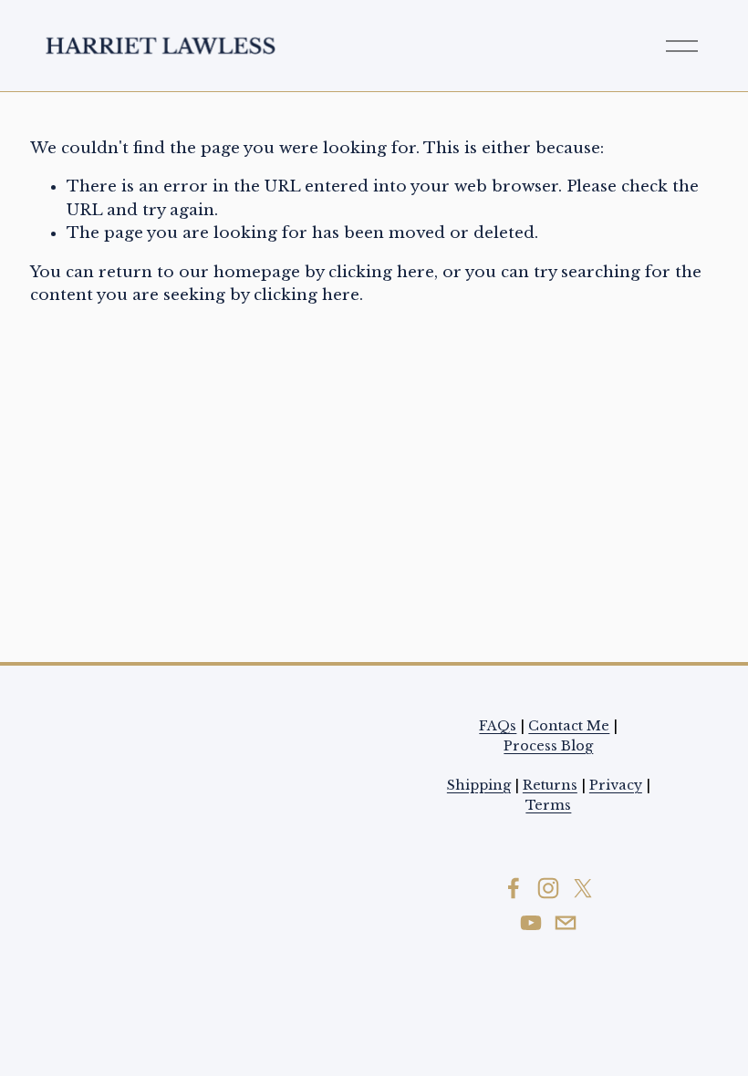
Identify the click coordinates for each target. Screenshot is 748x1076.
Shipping (479, 785)
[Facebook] (514, 888)
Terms (548, 805)
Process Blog (548, 746)
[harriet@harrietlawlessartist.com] (566, 923)
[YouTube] (531, 923)
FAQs (497, 726)
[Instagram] (548, 888)
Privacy (615, 785)
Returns (550, 785)
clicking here (381, 272)
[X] (583, 888)
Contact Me (568, 726)
